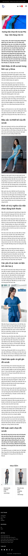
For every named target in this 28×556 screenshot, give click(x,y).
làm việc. (16, 333)
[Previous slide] (1, 484)
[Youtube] (4, 550)
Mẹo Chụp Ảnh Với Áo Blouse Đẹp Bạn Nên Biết (13, 452)
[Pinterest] (7, 550)
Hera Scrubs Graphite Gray (7, 489)
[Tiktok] (12, 550)
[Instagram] (9, 550)
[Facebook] (2, 550)
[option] (7, 482)
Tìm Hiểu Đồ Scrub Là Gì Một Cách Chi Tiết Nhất (13, 450)
